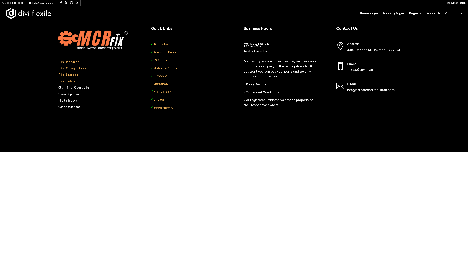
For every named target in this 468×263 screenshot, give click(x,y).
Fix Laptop (68, 75)
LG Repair (160, 60)
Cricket (158, 100)
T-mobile (160, 76)
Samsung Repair (165, 52)
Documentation (456, 3)
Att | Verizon (162, 92)
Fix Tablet (68, 81)
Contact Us (453, 13)
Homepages (369, 13)
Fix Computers (72, 68)
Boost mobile (163, 108)
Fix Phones (69, 62)
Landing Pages (394, 13)
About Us (433, 13)
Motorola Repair (165, 68)
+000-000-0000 (14, 3)
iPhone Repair (163, 44)
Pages (413, 13)
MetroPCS (160, 84)
